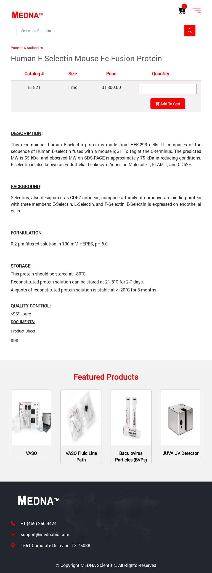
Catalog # (34, 73)
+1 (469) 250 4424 (38, 523)
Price (111, 73)
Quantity (160, 73)
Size (72, 73)
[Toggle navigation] (196, 10)
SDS (14, 340)
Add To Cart (170, 103)
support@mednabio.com (44, 534)
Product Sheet (23, 331)
